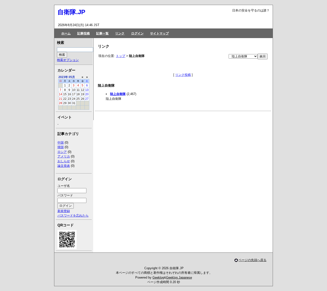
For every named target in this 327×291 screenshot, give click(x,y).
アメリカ (63, 156)
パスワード (65, 195)
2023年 (63, 76)
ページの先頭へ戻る (252, 260)
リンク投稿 (183, 75)
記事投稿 (83, 33)
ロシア (62, 152)
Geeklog (158, 277)
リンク (119, 33)
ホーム (66, 33)
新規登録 (63, 211)
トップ (120, 56)
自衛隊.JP (71, 12)
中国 (60, 142)
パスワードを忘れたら (73, 215)
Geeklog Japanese (179, 277)
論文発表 (63, 166)
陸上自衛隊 (118, 94)
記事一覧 (102, 33)
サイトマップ (159, 33)
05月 (72, 76)
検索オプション (68, 60)
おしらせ (63, 161)
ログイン (137, 33)
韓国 (60, 147)
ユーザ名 (63, 186)
